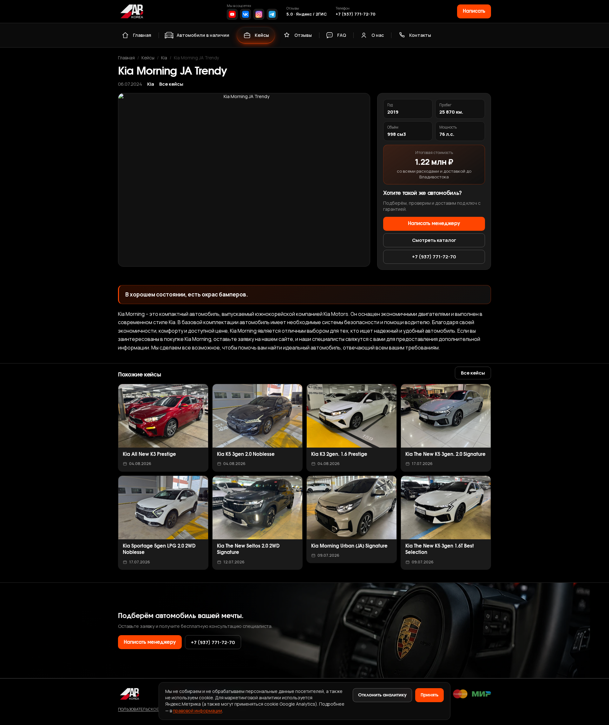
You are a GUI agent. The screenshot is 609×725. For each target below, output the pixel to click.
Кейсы (262, 35)
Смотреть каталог (434, 240)
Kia (164, 58)
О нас (377, 35)
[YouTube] (232, 14)
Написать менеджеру (434, 223)
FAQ (341, 35)
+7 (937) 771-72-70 (356, 14)
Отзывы (303, 35)
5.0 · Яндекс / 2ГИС (306, 14)
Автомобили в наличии (203, 35)
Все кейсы (171, 84)
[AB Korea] (131, 11)
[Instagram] (258, 14)
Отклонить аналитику (382, 695)
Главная (142, 35)
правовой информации (197, 711)
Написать (474, 11)
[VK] (245, 14)
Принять (429, 695)
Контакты (420, 35)
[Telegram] (272, 14)
